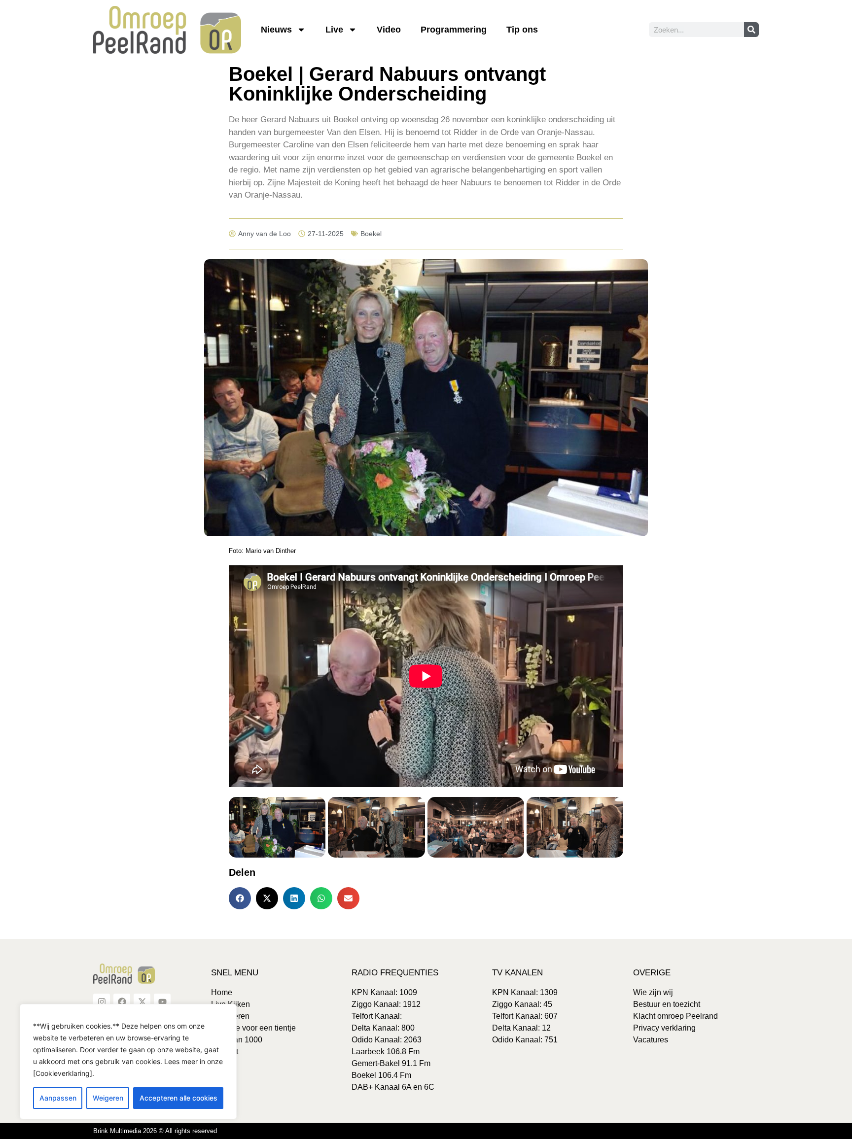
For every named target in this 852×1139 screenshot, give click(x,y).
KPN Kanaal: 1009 (384, 992)
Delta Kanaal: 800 (383, 1028)
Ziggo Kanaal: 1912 (386, 1004)
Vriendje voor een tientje (253, 1028)
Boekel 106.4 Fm (381, 1075)
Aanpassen (57, 1098)
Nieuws (276, 30)
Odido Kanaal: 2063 (387, 1039)
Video (389, 30)
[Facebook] (121, 1002)
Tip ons (522, 30)
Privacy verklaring (664, 1028)
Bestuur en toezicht (666, 1004)
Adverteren (230, 1016)
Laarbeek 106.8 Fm (386, 1051)
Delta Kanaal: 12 (521, 1028)
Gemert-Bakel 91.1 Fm (391, 1063)
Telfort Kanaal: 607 (525, 1016)
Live (334, 30)
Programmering (454, 30)
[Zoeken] (751, 29)
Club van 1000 (236, 1039)
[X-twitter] (142, 1002)
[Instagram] (101, 1002)
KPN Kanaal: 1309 (525, 992)
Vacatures (650, 1039)
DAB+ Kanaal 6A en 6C (393, 1087)
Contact (224, 1051)
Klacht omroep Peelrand (675, 1016)
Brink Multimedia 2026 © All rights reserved (155, 1131)
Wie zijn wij (653, 992)
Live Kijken (230, 1004)
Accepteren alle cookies (178, 1098)
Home (221, 992)
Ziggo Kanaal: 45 (522, 1004)
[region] (128, 1061)
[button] (240, 898)
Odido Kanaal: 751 (525, 1039)
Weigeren (108, 1098)
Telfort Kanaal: (377, 1016)
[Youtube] (162, 1002)
